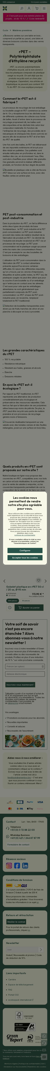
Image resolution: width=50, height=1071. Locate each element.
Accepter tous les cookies (25, 557)
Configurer (25, 550)
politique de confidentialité (24, 535)
